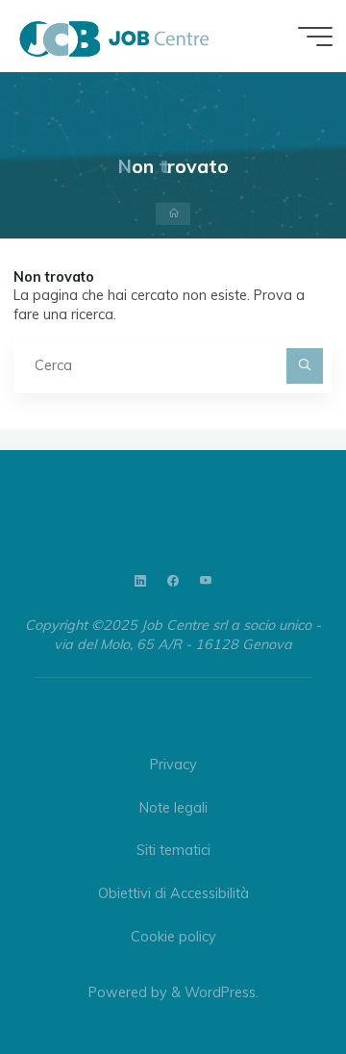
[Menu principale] (315, 36)
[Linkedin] (141, 581)
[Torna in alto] (271, 979)
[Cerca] (304, 366)
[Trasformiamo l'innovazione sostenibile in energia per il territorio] (114, 35)
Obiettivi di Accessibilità (173, 893)
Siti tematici (173, 850)
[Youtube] (205, 581)
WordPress (220, 992)
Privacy (173, 764)
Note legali (173, 807)
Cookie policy (173, 936)
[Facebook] (172, 581)
